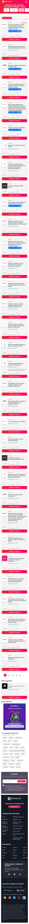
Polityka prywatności (5, 826)
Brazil (3, 850)
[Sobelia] (4, 657)
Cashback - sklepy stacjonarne (17, 822)
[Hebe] (4, 221)
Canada (15, 858)
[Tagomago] (4, 283)
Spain (3, 855)
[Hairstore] (4, 383)
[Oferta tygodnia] (14, 716)
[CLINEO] (4, 401)
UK (24, 855)
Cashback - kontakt (17, 826)
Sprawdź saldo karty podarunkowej (18, 838)
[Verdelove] (4, 164)
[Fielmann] (4, 263)
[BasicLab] (4, 303)
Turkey (4, 847)
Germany (4, 852)
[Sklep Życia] (4, 599)
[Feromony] (4, 344)
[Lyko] (4, 65)
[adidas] (4, 686)
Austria (25, 847)
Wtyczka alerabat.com (18, 817)
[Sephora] (4, 104)
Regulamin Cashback (5, 822)
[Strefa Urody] (4, 324)
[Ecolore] (4, 494)
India (14, 852)
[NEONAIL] (4, 84)
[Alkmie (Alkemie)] (4, 538)
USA (3, 858)
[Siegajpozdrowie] (4, 421)
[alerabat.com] (7, 2)
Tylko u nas (16, 18)
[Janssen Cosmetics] (4, 439)
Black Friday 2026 (17, 828)
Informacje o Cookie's (5, 830)
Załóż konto (14, 806)
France (24, 850)
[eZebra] (4, 46)
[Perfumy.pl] (4, 558)
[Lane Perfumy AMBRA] (4, 474)
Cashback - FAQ (17, 819)
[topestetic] (4, 185)
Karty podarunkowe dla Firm (19, 834)
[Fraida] (4, 363)
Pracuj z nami (16, 831)
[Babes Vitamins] (4, 619)
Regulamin (5, 819)
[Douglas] (4, 24)
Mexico (25, 852)
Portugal (15, 855)
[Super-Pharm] (4, 145)
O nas (3, 817)
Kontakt (4, 834)
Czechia (15, 850)
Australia (15, 847)
